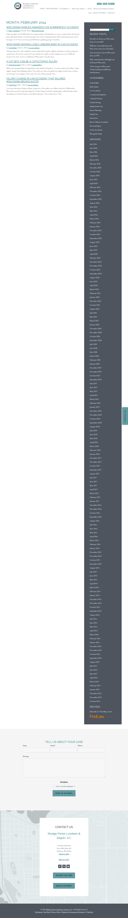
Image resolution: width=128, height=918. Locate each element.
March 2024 (94, 218)
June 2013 (93, 670)
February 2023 (95, 258)
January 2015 (95, 595)
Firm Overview (52, 9)
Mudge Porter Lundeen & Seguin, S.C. (59, 909)
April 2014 (94, 630)
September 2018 (96, 422)
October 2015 (95, 560)
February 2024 (95, 222)
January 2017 (95, 501)
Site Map (47, 912)
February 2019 (95, 403)
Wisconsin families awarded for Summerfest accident (42, 27)
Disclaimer (64, 782)
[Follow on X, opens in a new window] (64, 866)
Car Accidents (34, 48)
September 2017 (96, 470)
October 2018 (95, 419)
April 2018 (94, 442)
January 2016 (95, 548)
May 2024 (93, 211)
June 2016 (93, 528)
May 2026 (93, 152)
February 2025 (95, 187)
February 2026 (95, 164)
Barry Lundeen (14, 30)
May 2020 (93, 352)
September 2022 (96, 273)
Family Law (94, 114)
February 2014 (95, 638)
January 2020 (95, 364)
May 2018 (93, 438)
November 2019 (96, 371)
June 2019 (93, 387)
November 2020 (96, 332)
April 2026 (94, 156)
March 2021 (94, 320)
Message (26, 756)
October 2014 (95, 607)
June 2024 (93, 207)
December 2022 (95, 262)
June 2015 (93, 575)
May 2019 (93, 391)
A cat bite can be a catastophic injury (31, 61)
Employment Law (96, 106)
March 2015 (94, 587)
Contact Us (125, 416)
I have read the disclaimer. (65, 786)
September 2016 (96, 517)
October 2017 (95, 466)
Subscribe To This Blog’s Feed (101, 711)
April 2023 (94, 254)
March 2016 (94, 540)
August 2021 (95, 309)
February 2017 (95, 497)
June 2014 (93, 623)
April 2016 (94, 536)
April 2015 (94, 583)
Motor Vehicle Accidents (99, 122)
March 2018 (94, 446)
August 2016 (95, 521)
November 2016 (96, 509)
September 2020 (96, 340)
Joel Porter (12, 85)
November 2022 (96, 266)
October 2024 (95, 195)
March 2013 (94, 681)
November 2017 (96, 462)
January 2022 (95, 297)
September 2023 (96, 238)
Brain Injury (94, 86)
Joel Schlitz (13, 48)
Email (52, 745)
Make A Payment (64, 886)
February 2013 (95, 685)
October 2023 (95, 234)
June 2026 (93, 148)
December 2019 (95, 368)
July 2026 (93, 144)
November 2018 (96, 415)
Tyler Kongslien (14, 65)
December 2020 (95, 328)
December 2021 (95, 301)
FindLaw (90, 912)
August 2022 (95, 277)
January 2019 (95, 407)
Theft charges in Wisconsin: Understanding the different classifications (100, 69)
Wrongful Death (38, 30)
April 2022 (94, 285)
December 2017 (95, 458)
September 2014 (96, 611)
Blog (90, 9)
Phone (80, 745)
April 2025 (94, 183)
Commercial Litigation (98, 94)
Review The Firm (64, 875)
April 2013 (94, 677)
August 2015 (95, 568)
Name (25, 745)
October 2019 (95, 375)
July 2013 (93, 666)
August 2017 (95, 473)
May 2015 (93, 579)
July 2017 (93, 477)
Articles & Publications (103, 9)
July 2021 (93, 313)
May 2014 (93, 626)
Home (42, 9)
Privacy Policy (56, 912)
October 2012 (95, 701)
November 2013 (96, 650)
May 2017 (93, 485)
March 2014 (94, 634)
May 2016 (93, 532)
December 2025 (95, 167)
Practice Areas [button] (78, 9)
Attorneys (64, 9)
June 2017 (93, 481)
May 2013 (93, 674)
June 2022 (93, 281)
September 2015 (96, 564)
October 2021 (95, 305)
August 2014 (95, 615)
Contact (111, 13)
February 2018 (95, 450)
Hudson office (64, 854)
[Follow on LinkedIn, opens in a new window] (68, 866)
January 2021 (95, 324)
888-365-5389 (106, 3)
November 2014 (96, 603)
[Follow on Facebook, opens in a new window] (60, 866)
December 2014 (95, 599)
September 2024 (96, 199)
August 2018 (95, 426)
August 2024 (95, 203)
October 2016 (95, 513)
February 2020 (95, 360)
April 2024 (94, 215)
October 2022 (95, 269)
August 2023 (95, 242)
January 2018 (95, 454)
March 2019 (94, 399)
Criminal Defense (96, 98)
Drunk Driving (95, 102)
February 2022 (95, 293)
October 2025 (95, 171)
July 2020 (93, 344)
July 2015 (93, 572)
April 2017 (94, 489)
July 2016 (93, 524)
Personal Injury (95, 126)
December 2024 (95, 191)
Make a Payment (99, 13)
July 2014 (93, 619)
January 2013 (95, 689)
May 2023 (93, 250)
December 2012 (95, 693)
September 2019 (96, 379)
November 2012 (96, 697)
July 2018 (93, 430)
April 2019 (94, 395)
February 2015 (95, 591)
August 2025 (95, 175)
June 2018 (93, 434)
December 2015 (95, 552)
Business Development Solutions (73, 912)
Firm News (94, 118)
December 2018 (95, 411)
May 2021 (93, 317)
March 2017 (94, 493)
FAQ (90, 13)
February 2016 (95, 544)
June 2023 (93, 246)
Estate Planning (95, 110)
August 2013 (95, 662)
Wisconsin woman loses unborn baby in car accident (42, 44)
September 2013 (96, 658)
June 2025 (93, 179)
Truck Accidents (96, 130)
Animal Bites (37, 65)
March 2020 (94, 356)
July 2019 (93, 383)
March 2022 (94, 289)
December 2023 (95, 230)
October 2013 (95, 654)
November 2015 (96, 556)
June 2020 (93, 348)
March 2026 (94, 160)
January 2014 (95, 642)
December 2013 (95, 646)
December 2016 (95, 505)
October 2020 (95, 336)
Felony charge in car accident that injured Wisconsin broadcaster (35, 80)
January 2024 (95, 226)
